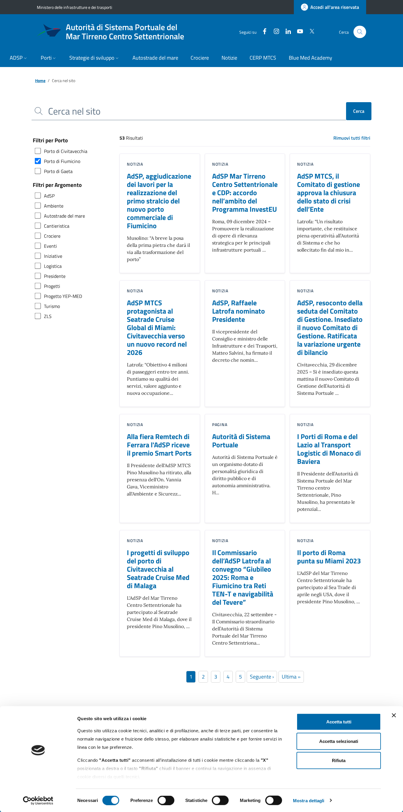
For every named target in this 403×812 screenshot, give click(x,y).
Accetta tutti (338, 721)
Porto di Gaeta (58, 171)
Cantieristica (56, 225)
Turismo (52, 306)
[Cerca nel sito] (359, 32)
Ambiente (53, 205)
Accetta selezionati (338, 740)
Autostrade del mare (64, 215)
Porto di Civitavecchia (65, 151)
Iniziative (53, 256)
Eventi (50, 246)
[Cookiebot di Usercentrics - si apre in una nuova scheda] (38, 800)
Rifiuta (338, 760)
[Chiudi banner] (394, 715)
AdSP (49, 195)
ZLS (48, 316)
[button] (19, 58)
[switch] (166, 800)
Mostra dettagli (309, 800)
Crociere (52, 235)
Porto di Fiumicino (62, 161)
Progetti (52, 286)
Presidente (54, 276)
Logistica (53, 266)
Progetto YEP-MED (63, 296)
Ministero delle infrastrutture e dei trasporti (74, 7)
